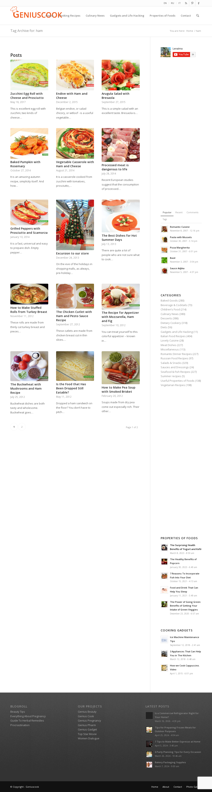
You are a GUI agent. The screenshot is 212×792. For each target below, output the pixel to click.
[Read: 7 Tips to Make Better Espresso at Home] (149, 744)
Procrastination (20, 725)
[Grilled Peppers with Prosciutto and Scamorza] (29, 212)
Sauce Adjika (177, 268)
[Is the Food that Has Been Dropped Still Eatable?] (75, 366)
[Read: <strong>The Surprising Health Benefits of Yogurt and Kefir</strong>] (164, 547)
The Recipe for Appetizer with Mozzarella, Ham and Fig (120, 317)
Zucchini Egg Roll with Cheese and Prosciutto (27, 96)
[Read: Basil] (164, 260)
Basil (172, 257)
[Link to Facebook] (198, 3)
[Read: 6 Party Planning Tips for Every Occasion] (149, 754)
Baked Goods (169, 300)
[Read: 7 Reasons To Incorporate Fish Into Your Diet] (164, 576)
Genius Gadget (87, 729)
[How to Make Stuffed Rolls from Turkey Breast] (29, 294)
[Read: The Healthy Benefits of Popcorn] (164, 561)
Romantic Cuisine (180, 226)
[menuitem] (165, 3)
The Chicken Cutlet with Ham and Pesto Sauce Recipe (74, 316)
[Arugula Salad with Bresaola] (121, 75)
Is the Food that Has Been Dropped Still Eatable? (71, 388)
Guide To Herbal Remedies (27, 720)
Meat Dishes (168, 345)
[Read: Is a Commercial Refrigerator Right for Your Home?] (149, 715)
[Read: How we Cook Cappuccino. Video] (164, 668)
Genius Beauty (87, 711)
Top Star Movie (87, 734)
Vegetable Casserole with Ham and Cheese (75, 164)
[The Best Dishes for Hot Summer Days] (121, 216)
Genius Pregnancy (89, 720)
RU (172, 3)
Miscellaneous (170, 349)
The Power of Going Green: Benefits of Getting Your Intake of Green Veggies (185, 605)
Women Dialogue (88, 738)
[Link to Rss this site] (186, 3)
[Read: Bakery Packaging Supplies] (149, 764)
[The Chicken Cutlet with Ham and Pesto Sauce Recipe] (75, 296)
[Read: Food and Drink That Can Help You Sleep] (164, 590)
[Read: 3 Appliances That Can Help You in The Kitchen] (164, 654)
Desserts (166, 318)
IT (179, 3)
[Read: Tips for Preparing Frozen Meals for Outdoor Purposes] (149, 730)
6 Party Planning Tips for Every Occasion (178, 751)
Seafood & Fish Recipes (175, 372)
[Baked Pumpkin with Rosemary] (29, 143)
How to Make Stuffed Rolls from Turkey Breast (28, 310)
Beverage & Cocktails (174, 305)
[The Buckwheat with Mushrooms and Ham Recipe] (29, 366)
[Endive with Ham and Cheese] (75, 75)
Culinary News (170, 314)
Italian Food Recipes (173, 336)
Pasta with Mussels (181, 237)
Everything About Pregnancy (28, 716)
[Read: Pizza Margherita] (164, 250)
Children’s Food (170, 309)
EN (165, 3)
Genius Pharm (87, 725)
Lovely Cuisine (170, 340)
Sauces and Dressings (175, 367)
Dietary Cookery (171, 323)
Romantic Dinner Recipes (176, 354)
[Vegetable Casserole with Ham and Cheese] (75, 143)
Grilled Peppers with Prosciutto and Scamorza (29, 230)
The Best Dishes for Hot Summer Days (119, 238)
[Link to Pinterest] (192, 3)
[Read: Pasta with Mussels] (164, 239)
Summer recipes (171, 376)
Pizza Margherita (180, 247)
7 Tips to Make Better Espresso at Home (177, 741)
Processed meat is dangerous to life (115, 167)
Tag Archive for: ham (26, 30)
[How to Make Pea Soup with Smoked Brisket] (121, 367)
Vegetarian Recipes (173, 385)
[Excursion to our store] (75, 225)
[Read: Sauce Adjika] (164, 270)
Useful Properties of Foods (177, 381)
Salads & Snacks (171, 363)
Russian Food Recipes (174, 358)
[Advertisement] (186, 133)
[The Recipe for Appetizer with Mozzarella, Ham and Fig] (121, 297)
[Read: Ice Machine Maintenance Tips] (164, 639)
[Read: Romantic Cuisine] (164, 229)
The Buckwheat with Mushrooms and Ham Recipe (26, 388)
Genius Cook (86, 716)
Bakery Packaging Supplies (170, 762)
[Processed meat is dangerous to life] (121, 145)
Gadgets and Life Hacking (177, 332)
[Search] (198, 15)
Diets (164, 327)
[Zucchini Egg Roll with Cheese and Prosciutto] (29, 75)
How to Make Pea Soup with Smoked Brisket (118, 389)
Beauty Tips (17, 711)
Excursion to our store (72, 253)
